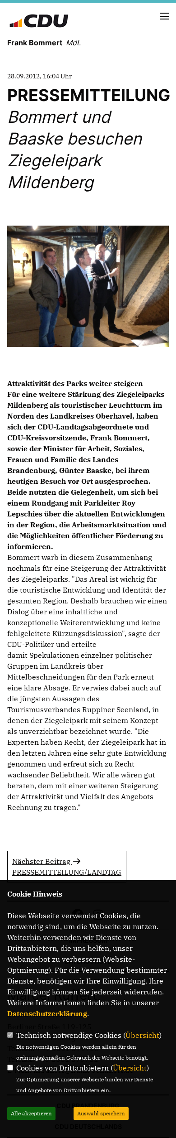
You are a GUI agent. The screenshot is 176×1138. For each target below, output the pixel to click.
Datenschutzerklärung (47, 1013)
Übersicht (142, 1035)
